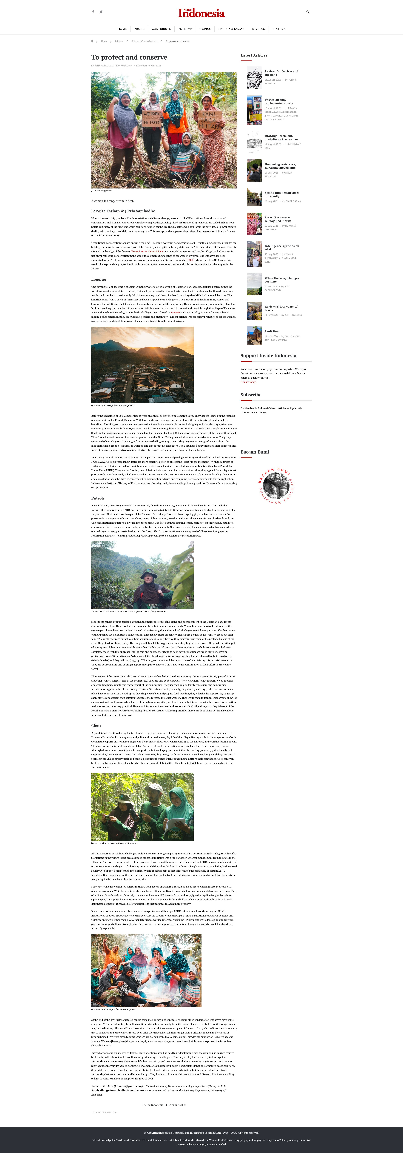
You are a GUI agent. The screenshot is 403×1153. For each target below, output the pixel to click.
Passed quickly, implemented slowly (279, 101)
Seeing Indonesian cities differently (282, 194)
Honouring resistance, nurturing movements (280, 165)
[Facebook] (93, 12)
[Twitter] (101, 12)
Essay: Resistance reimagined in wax (278, 219)
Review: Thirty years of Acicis (281, 308)
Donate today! (249, 382)
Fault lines (272, 331)
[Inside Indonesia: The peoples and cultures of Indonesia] (202, 12)
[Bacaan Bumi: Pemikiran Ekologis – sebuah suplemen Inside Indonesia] (276, 485)
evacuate (175, 312)
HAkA (189, 260)
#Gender (95, 1112)
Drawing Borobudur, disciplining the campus (281, 137)
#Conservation (109, 1112)
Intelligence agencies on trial (282, 247)
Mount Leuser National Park (147, 251)
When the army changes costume (282, 279)
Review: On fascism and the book (281, 73)
